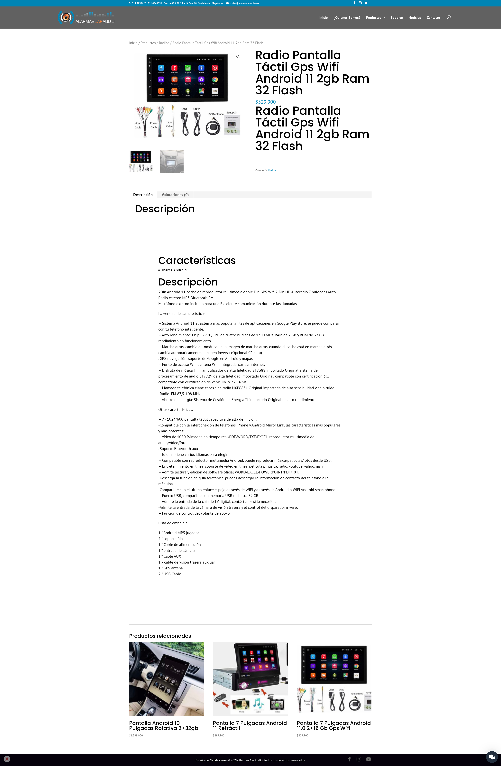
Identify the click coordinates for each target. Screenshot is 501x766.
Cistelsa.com (218, 760)
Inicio (133, 42)
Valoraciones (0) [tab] (175, 194)
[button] (238, 56)
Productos (148, 42)
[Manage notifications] (7, 759)
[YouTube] (366, 3)
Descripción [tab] (143, 194)
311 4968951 (155, 3)
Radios (164, 42)
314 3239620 (139, 3)
